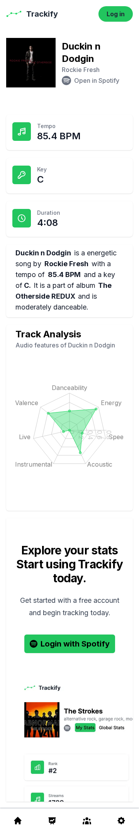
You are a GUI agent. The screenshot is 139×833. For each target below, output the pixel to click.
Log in (116, 14)
